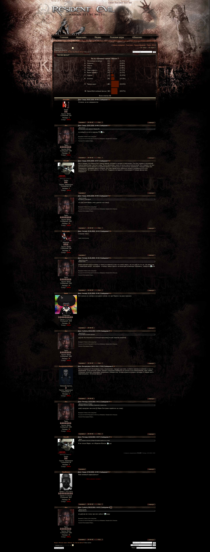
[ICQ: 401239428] (99, 158)
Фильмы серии (63, 51)
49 (109, 196)
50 (110, 231)
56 (111, 437)
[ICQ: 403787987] (99, 504)
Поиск (149, 45)
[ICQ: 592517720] (99, 122)
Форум (56, 51)
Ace (66, 125)
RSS (130, 2)
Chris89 (66, 161)
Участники (129, 45)
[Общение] (137, 37)
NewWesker (66, 472)
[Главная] (64, 37)
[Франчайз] (81, 37)
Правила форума (139, 45)
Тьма (69, 50)
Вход (126, 2)
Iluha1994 (66, 99)
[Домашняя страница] (91, 122)
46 (109, 99)
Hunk (66, 293)
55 (111, 402)
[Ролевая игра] (117, 37)
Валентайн (66, 231)
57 (109, 472)
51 (110, 258)
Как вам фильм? (79, 51)
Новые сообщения (119, 45)
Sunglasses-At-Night (66, 366)
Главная (111, 2)
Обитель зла (71, 51)
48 (109, 161)
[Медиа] (98, 37)
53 (111, 331)
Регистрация (119, 2)
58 (111, 507)
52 (110, 293)
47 (109, 125)
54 (114, 366)
